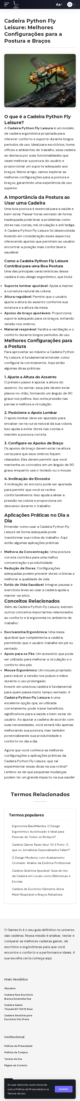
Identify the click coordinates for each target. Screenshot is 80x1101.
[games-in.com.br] (16, 4)
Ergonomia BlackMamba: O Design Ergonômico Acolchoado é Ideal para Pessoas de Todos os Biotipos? (38, 831)
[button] (64, 1089)
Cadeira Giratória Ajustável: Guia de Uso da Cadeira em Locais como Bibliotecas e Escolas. (41, 876)
